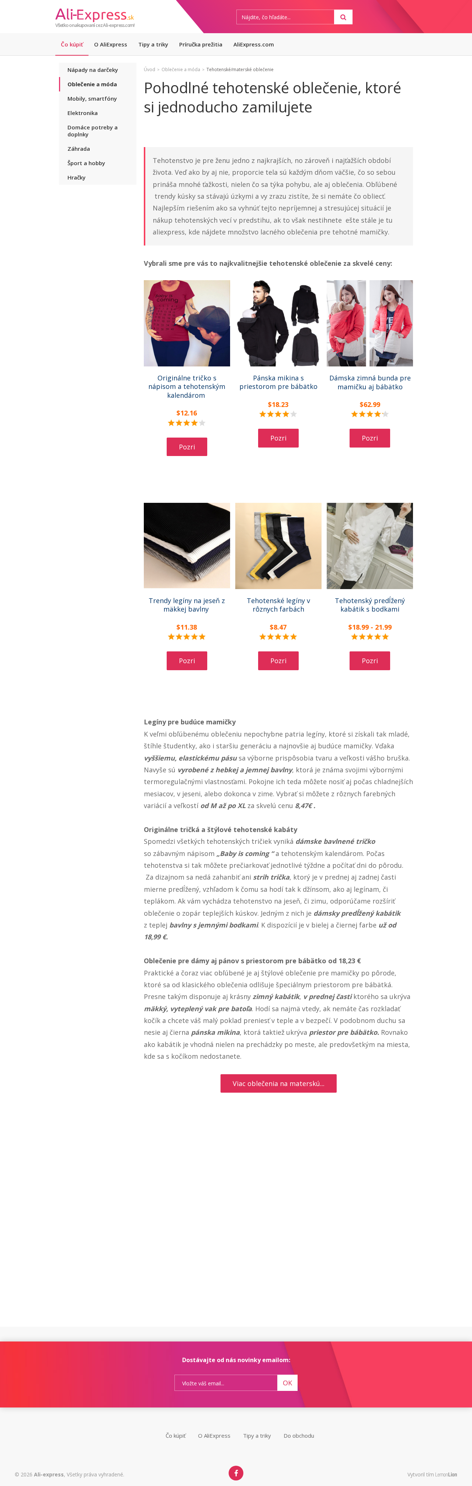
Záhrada (78, 148)
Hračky (76, 177)
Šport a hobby (86, 163)
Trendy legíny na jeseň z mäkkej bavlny (187, 604)
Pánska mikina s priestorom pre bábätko (278, 382)
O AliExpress (110, 44)
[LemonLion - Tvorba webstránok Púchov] (446, 1475)
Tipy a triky (153, 44)
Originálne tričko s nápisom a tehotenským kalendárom (186, 386)
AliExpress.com (253, 44)
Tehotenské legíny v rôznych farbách (278, 604)
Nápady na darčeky (92, 69)
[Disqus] (278, 1231)
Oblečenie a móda (92, 84)
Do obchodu (299, 1435)
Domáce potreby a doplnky (92, 130)
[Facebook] (236, 1473)
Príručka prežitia (200, 44)
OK (287, 1382)
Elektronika (82, 112)
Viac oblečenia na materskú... (278, 1083)
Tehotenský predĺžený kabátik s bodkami (370, 604)
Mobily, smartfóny (92, 98)
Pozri (187, 446)
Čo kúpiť (72, 44)
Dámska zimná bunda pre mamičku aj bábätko (370, 382)
